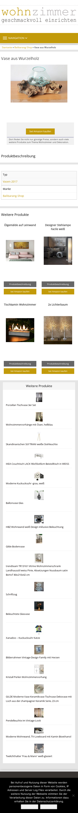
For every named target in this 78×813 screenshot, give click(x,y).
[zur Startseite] (39, 15)
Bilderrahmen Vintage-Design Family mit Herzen (33, 657)
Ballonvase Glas (14, 503)
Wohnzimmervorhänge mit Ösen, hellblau (29, 424)
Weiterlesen (49, 806)
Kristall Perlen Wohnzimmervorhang (26, 677)
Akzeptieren (29, 806)
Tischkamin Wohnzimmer (20, 304)
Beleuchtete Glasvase (18, 614)
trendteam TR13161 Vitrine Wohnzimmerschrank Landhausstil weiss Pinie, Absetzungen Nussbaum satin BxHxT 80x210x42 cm (37, 570)
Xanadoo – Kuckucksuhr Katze (23, 638)
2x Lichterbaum (58, 304)
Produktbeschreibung (20, 284)
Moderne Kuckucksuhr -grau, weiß (25, 483)
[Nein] (73, 795)
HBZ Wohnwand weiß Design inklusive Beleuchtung (34, 527)
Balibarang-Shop (23, 47)
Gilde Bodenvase (15, 546)
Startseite (7, 47)
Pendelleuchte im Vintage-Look (23, 720)
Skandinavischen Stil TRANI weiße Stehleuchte (32, 444)
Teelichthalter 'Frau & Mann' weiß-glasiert (29, 756)
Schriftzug (11, 594)
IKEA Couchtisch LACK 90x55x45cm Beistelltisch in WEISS (37, 463)
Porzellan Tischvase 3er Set (21, 405)
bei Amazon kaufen (40, 131)
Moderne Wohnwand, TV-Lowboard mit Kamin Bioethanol (38, 736)
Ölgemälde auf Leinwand (20, 225)
